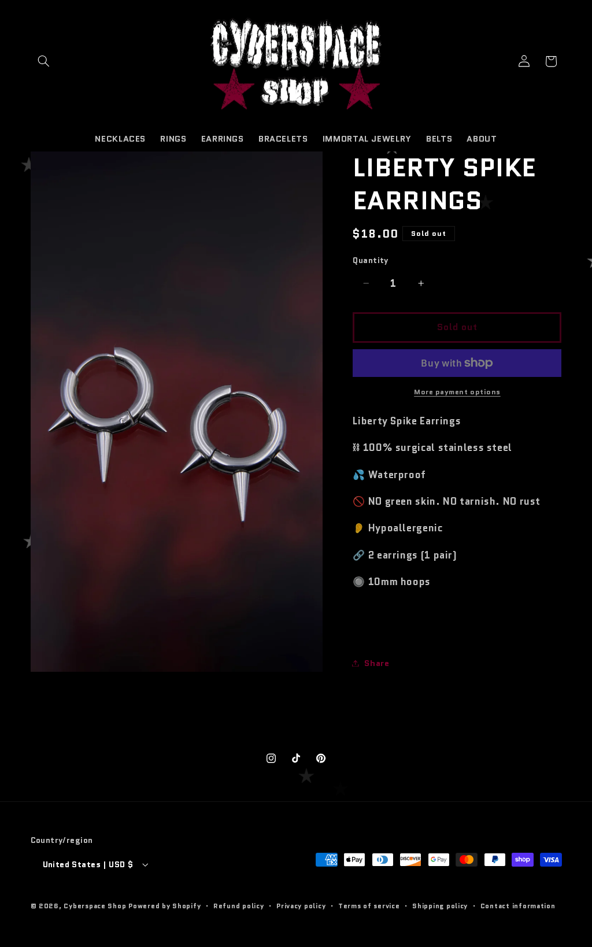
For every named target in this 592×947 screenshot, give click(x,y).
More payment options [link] (457, 392)
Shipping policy (440, 906)
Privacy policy (300, 906)
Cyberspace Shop (95, 906)
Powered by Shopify (164, 906)
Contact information (518, 906)
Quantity (370, 260)
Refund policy (238, 906)
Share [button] (376, 663)
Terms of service (369, 906)
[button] (44, 61)
